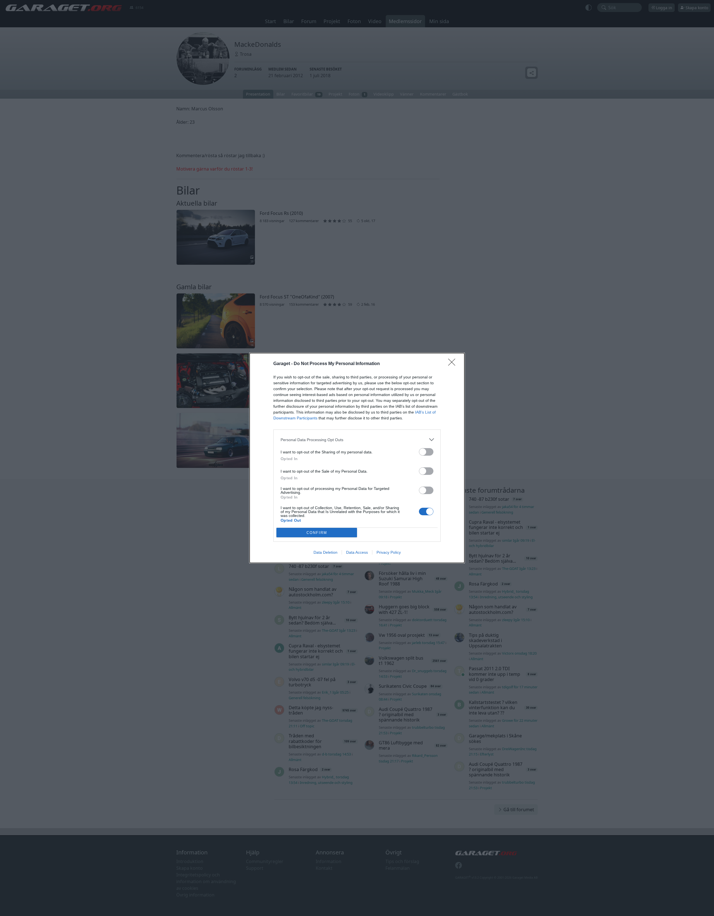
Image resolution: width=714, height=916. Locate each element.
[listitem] (357, 440)
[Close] (453, 364)
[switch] (426, 452)
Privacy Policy (389, 552)
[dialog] (357, 458)
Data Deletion (325, 552)
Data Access (357, 552)
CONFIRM (317, 533)
